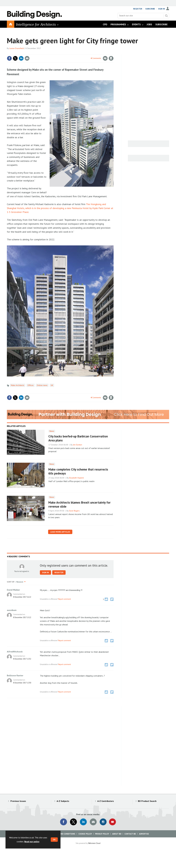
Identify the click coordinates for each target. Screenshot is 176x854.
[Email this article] (27, 58)
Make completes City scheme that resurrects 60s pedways (78, 471)
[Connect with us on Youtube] (112, 821)
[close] (113, 52)
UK (52, 385)
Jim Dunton (77, 444)
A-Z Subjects (63, 801)
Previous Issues (18, 801)
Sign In (161, 9)
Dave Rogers (74, 510)
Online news (42, 385)
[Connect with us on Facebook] (63, 821)
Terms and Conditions (64, 834)
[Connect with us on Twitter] (73, 821)
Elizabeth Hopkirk (76, 478)
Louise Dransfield (16, 48)
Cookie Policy (85, 834)
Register (137, 9)
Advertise (144, 834)
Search (166, 15)
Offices (31, 385)
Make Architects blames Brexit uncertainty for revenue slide (79, 504)
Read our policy (31, 841)
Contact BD (130, 834)
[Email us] (93, 821)
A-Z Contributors (105, 801)
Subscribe (150, 9)
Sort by (10, 582)
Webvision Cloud (94, 843)
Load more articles (60, 532)
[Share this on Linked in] (21, 58)
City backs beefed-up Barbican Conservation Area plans (78, 438)
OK (54, 839)
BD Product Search (147, 801)
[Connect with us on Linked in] (83, 821)
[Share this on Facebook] (9, 58)
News (52, 431)
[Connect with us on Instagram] (103, 821)
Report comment (64, 599)
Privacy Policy (102, 834)
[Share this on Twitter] (15, 58)
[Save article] (111, 58)
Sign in (79, 52)
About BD (116, 834)
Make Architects (17, 385)
